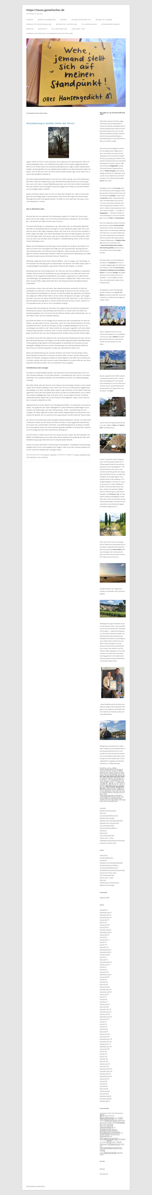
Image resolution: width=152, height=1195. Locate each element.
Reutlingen (33, 457)
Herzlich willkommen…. (107, 858)
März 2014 (103, 984)
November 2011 (105, 1041)
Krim (121, 1132)
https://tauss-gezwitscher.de (45, 10)
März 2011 (103, 1061)
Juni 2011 (102, 1054)
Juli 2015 (102, 967)
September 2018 (105, 932)
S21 (101, 1142)
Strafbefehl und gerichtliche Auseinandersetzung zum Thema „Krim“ (49, 33)
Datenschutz (42, 29)
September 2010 (105, 1076)
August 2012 (103, 1019)
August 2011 (103, 1049)
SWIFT (114, 1142)
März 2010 (103, 1089)
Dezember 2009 (104, 1096)
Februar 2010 (104, 1091)
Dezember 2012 (104, 1009)
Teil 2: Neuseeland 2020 (89, 24)
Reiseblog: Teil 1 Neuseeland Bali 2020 (38, 24)
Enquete (120, 1122)
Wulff (101, 1153)
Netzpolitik (104, 1136)
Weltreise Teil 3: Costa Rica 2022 (66, 24)
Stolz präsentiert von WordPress (35, 1186)
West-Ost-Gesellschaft (109, 158)
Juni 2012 (102, 1024)
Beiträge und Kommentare (47, 20)
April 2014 (103, 982)
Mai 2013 (102, 999)
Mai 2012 (102, 1027)
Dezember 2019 (104, 915)
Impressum (30, 29)
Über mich (63, 20)
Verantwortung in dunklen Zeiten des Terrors (50, 123)
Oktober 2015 (104, 964)
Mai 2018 (102, 937)
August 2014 (103, 977)
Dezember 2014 (104, 974)
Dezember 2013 (104, 989)
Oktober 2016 (104, 955)
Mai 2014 (102, 979)
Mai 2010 (102, 1084)
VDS (101, 1146)
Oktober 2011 (104, 1044)
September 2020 (105, 912)
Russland (121, 1139)
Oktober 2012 (104, 1014)
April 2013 (103, 1002)
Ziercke (120, 1153)
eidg (114, 1122)
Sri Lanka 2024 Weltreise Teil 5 (81, 20)
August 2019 (103, 920)
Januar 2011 (103, 1066)
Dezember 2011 (104, 1039)
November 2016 (105, 952)
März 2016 (103, 960)
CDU (120, 1117)
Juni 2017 (102, 945)
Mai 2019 (102, 922)
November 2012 (105, 1012)
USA (122, 1144)
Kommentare (104, 1174)
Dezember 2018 (104, 930)
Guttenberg (106, 1127)
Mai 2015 (102, 969)
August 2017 (103, 940)
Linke (102, 1134)
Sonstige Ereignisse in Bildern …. (109, 865)
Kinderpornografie (110, 1132)
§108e (101, 1154)
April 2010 (103, 1086)
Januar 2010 (103, 1094)
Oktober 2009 (104, 1101)
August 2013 (103, 994)
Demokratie (103, 1123)
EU (101, 1124)
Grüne (110, 1124)
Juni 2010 (102, 1081)
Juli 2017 (102, 942)
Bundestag (107, 1118)
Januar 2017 (103, 947)
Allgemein (53, 455)
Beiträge (102, 1169)
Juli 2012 (102, 1022)
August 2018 (103, 935)
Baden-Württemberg (117, 1113)
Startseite (29, 20)
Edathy (109, 1123)
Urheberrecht (114, 1144)
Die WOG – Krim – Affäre (108, 768)
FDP (105, 1124)
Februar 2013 (104, 1004)
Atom (109, 1113)
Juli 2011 (102, 1051)
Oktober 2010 (104, 1074)
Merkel (107, 1134)
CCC (116, 1118)
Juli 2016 (102, 957)
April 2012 (103, 1029)
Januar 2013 (103, 1007)
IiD (114, 1127)
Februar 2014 (104, 987)
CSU (102, 1120)
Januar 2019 (103, 927)
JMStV (114, 1129)
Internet (105, 1130)
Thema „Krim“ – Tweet (78, 29)
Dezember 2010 (104, 1069)
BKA (102, 1115)
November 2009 (105, 1099)
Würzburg (45, 457)
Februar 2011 (104, 1064)
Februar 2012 (104, 1034)
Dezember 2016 (104, 950)
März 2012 (103, 1032)
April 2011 (103, 1059)
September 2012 (105, 1017)
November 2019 (105, 917)
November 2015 (105, 962)
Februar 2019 (104, 925)
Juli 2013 (102, 997)
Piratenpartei (109, 1139)
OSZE (111, 1136)
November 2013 (105, 992)
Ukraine (103, 1144)
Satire (104, 1142)
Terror (39, 457)
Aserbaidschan (104, 1113)
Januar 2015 (103, 972)
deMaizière (83, 455)
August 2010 (103, 1079)
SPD (109, 1141)
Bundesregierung (109, 1115)
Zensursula (110, 1152)
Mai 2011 (102, 1056)
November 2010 (105, 1071)
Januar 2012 (103, 1036)
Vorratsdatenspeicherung (111, 1149)
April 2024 (103, 910)
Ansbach (76, 455)
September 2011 (105, 1046)
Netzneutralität (115, 1134)
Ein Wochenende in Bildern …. (111, 24)
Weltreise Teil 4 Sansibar (104, 20)
